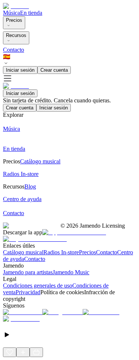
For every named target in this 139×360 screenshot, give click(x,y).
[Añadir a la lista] (23, 352)
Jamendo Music (71, 272)
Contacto (13, 50)
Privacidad (28, 292)
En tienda (31, 13)
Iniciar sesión (20, 70)
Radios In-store (61, 252)
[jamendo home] (16, 6)
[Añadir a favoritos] (9, 352)
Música (11, 13)
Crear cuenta (54, 70)
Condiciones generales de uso (37, 285)
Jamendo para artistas (28, 272)
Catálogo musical (23, 252)
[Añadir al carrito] (36, 352)
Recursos (16, 35)
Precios (14, 20)
